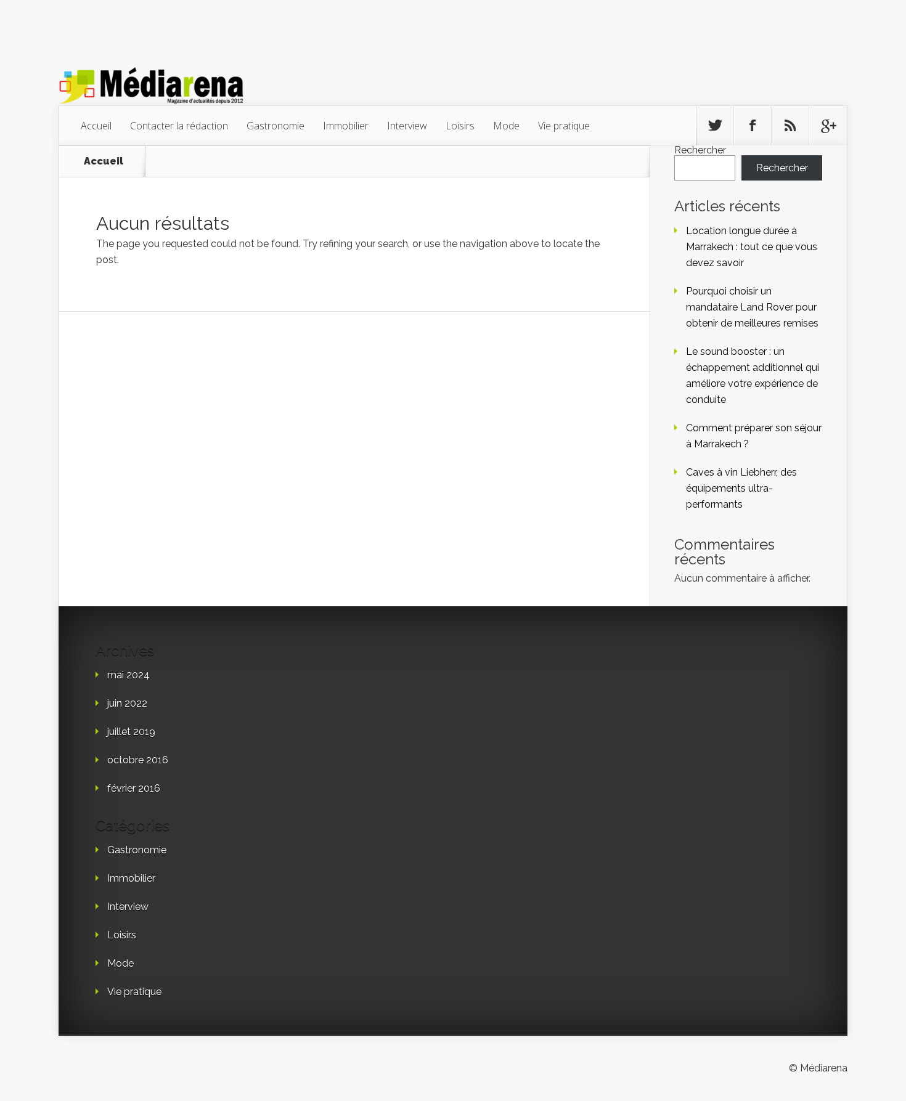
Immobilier (346, 125)
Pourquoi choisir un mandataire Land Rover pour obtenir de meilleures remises (752, 307)
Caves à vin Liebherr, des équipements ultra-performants (741, 488)
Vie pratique (564, 125)
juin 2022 (127, 703)
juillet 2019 (131, 731)
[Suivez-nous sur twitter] (714, 125)
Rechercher (700, 150)
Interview (407, 125)
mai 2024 (128, 675)
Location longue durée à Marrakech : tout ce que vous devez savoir (751, 247)
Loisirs (460, 125)
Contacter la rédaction (179, 125)
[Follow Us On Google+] (827, 125)
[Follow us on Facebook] (752, 125)
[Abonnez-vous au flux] (790, 125)
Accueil (96, 125)
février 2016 (133, 788)
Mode (506, 125)
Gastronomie (275, 125)
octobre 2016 (137, 760)
